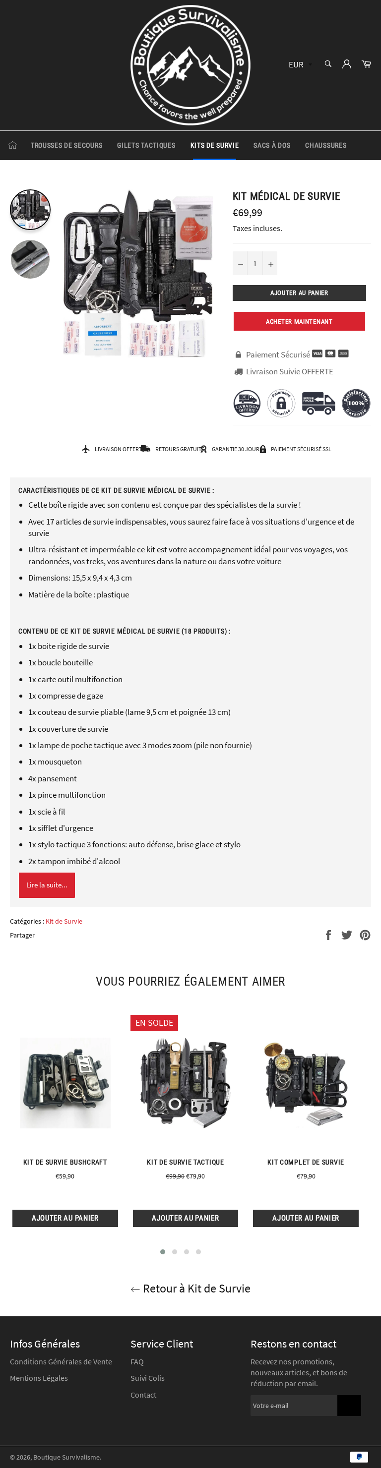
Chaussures (325, 145)
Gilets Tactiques (146, 145)
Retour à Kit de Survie (195, 1288)
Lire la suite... (46, 884)
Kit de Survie (64, 921)
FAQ (137, 1361)
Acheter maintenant (299, 321)
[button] (163, 1252)
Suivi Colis (147, 1378)
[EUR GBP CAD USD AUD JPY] (299, 65)
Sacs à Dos (272, 145)
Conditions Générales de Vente (61, 1361)
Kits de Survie (214, 145)
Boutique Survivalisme (66, 1457)
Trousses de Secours (66, 145)
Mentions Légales (39, 1378)
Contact (143, 1395)
